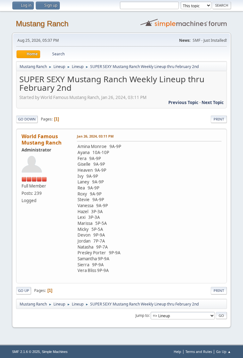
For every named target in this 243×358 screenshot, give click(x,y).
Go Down (27, 119)
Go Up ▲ (223, 351)
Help (177, 351)
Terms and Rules (198, 351)
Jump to (142, 315)
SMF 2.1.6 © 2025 (26, 352)
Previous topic (183, 102)
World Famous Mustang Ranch (42, 139)
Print (219, 119)
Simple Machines (55, 352)
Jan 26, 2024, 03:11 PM (95, 136)
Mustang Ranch (42, 23)
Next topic (213, 102)
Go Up (23, 290)
